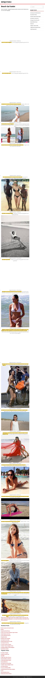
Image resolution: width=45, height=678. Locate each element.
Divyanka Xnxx (4, 636)
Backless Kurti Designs (5, 638)
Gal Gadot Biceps (4, 666)
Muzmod (32, 23)
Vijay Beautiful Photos (5, 630)
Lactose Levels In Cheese (6, 644)
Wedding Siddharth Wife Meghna (7, 647)
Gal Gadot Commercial (34, 18)
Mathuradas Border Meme (6, 673)
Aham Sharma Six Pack (5, 633)
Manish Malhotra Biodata (6, 658)
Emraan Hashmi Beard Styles (35, 16)
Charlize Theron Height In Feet (7, 645)
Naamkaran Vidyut (5, 648)
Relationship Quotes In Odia (6, 641)
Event (2, 670)
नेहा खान (2, 629)
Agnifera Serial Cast (5, 654)
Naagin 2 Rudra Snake (34, 25)
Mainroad (28, 676)
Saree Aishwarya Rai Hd (5, 635)
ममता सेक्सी (2, 655)
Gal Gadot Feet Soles (5, 639)
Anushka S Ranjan (4, 652)
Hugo (24, 676)
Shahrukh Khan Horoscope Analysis (8, 669)
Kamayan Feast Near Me (34, 20)
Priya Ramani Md (33, 29)
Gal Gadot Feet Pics (5, 642)
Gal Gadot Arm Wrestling (6, 663)
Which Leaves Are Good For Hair (7, 627)
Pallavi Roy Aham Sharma (6, 657)
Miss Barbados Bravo (5, 672)
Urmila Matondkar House (6, 660)
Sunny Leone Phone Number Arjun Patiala (9, 632)
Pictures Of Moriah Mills (6, 667)
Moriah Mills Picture (33, 21)
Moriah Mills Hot (4, 661)
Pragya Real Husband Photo (35, 27)
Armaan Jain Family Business (35, 12)
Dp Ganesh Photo (33, 14)
